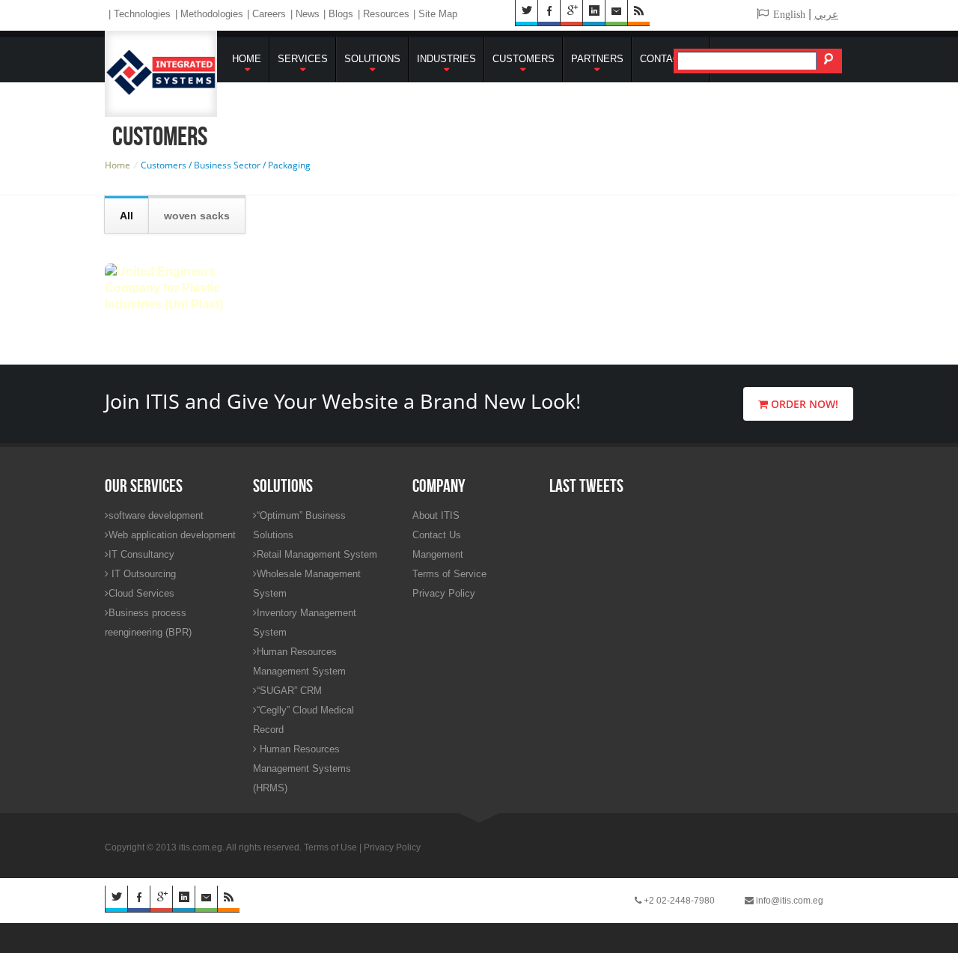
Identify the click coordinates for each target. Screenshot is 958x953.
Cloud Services (141, 593)
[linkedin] (183, 899)
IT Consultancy (141, 554)
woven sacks (197, 216)
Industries (446, 58)
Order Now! (803, 404)
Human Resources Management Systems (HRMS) (302, 768)
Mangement (437, 554)
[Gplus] (161, 899)
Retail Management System (317, 554)
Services (303, 58)
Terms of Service (449, 573)
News (308, 13)
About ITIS (436, 515)
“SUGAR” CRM (289, 690)
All (126, 216)
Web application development (172, 535)
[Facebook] (138, 899)
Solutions (372, 58)
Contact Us (671, 58)
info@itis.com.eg (788, 900)
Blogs (341, 13)
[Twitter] (116, 899)
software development (156, 515)
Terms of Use (330, 847)
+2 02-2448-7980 (678, 900)
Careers (269, 13)
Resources (386, 13)
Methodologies (211, 13)
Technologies (142, 13)
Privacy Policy (443, 593)
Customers (523, 58)
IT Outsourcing (142, 573)
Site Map (437, 13)
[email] (206, 899)
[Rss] (228, 899)
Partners (597, 58)
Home (246, 58)
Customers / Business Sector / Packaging (226, 165)
